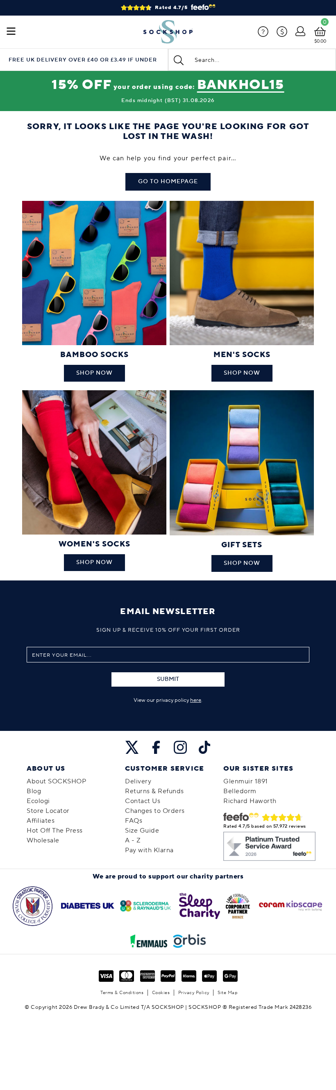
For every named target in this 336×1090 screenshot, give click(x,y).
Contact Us (142, 801)
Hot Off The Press (55, 830)
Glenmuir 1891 (245, 781)
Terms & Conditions (121, 993)
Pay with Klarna (149, 850)
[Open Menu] (11, 32)
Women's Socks (94, 544)
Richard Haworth (250, 801)
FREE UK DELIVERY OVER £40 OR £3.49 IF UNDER (83, 60)
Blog (34, 791)
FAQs (133, 821)
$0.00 (320, 41)
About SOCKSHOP (56, 781)
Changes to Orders (155, 811)
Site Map (228, 993)
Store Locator (48, 811)
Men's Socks (241, 355)
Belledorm (240, 791)
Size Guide (142, 830)
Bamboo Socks (94, 355)
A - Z (133, 840)
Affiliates (40, 821)
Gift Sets (241, 545)
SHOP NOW (94, 373)
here (195, 700)
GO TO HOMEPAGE (168, 181)
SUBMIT (168, 679)
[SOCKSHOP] (168, 32)
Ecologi (38, 801)
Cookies (161, 993)
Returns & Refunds (154, 791)
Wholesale (43, 840)
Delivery (138, 781)
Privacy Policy (193, 993)
